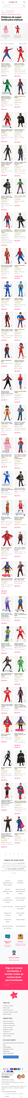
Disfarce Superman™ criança (19, 834)
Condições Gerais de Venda (10, 1012)
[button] (3, 2)
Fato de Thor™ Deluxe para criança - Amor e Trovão (19, 549)
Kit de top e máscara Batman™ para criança (20, 489)
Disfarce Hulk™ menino (20, 196)
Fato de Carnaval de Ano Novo (7, 927)
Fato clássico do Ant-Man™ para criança (19, 579)
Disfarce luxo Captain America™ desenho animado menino (19, 423)
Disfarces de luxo (8, 1049)
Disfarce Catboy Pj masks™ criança (5, 299)
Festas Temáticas (8, 1053)
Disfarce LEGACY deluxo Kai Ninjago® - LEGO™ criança (7, 131)
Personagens (7, 1047)
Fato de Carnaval (7, 906)
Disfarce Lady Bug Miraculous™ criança (19, 64)
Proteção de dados (8, 1005)
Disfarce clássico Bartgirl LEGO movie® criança (20, 734)
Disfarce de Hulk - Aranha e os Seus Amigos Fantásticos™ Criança (6, 645)
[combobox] (14, 6)
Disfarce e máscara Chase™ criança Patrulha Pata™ (20, 614)
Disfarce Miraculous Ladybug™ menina (19, 361)
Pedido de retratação (8, 1033)
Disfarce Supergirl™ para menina (6, 735)
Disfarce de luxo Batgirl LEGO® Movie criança (7, 579)
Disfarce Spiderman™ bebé (6, 361)
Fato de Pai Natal (7, 920)
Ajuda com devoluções (9, 1025)
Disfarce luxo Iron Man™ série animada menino (7, 266)
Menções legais (7, 1014)
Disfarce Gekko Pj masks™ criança (18, 674)
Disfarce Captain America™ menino (18, 299)
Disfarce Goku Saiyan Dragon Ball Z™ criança (7, 423)
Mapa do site (6, 1007)
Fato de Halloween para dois (7, 891)
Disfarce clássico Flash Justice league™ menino (7, 330)
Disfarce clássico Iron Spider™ (19, 97)
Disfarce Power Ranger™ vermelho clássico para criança (7, 705)
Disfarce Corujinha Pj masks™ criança (6, 548)
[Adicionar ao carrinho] (11, 356)
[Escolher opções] (11, 60)
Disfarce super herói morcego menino (19, 130)
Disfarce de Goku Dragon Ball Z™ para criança (6, 518)
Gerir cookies (7, 1035)
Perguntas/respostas (8, 1023)
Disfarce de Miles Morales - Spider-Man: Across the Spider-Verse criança (20, 706)
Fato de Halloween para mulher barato (7, 883)
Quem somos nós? (8, 1010)
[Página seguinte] (22, 854)
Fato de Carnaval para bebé (20, 907)
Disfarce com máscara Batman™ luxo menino (20, 230)
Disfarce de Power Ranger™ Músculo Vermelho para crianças (20, 644)
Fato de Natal (20, 919)
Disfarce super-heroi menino (19, 330)
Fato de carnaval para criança (20, 899)
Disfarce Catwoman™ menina (6, 768)
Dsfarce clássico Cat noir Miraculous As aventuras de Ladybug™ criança (7, 835)
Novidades (6, 1051)
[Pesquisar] (24, 6)
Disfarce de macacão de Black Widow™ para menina (7, 674)
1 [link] (5, 854)
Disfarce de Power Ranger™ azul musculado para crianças (7, 489)
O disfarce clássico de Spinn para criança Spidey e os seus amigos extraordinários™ (7, 802)
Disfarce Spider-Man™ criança (19, 266)
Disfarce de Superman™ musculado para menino (20, 802)
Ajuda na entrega (7, 1027)
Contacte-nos (6, 1031)
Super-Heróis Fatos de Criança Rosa (5, 36)
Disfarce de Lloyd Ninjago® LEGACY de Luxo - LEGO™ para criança (6, 98)
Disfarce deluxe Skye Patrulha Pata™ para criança (6, 456)
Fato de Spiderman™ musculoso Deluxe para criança (7, 231)
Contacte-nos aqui (14, 960)
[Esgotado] (11, 92)
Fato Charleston (20, 926)
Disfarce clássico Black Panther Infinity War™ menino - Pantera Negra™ (7, 164)
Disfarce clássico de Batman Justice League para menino (7, 197)
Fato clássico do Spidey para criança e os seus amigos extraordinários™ (20, 456)
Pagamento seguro (8, 1029)
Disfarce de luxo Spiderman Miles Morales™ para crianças (7, 392)
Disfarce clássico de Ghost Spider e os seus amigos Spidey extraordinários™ (7, 615)
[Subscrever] (23, 985)
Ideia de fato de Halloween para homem (20, 891)
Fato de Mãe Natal (20, 914)
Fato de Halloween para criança (7, 900)
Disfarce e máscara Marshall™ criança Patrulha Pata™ (19, 518)
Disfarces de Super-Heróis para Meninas (17, 36)
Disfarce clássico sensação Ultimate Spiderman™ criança (6, 65)
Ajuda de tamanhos (8, 1021)
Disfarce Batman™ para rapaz (20, 768)
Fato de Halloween (20, 881)
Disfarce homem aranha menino (20, 392)
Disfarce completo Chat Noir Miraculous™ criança (20, 163)
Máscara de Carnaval (7, 914)
